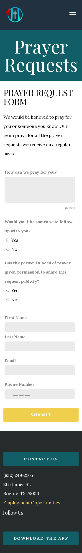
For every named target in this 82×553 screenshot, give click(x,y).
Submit (41, 414)
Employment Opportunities (31, 502)
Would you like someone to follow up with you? (38, 226)
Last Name (15, 336)
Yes (14, 240)
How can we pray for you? (30, 172)
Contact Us (41, 459)
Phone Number (19, 384)
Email (10, 360)
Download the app (41, 538)
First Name (16, 317)
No (14, 249)
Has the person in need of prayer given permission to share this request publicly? (38, 272)
